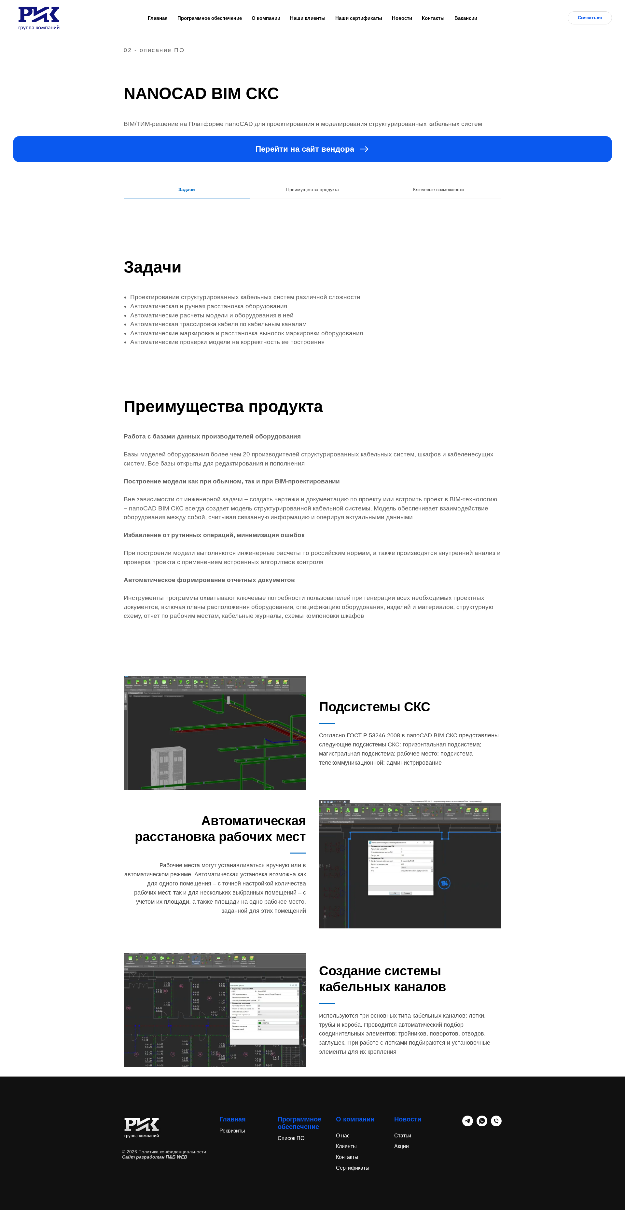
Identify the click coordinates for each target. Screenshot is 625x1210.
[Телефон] (496, 1124)
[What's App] (482, 1124)
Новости (402, 18)
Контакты (433, 18)
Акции (401, 1146)
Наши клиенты (308, 18)
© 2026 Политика (141, 1151)
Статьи (402, 1135)
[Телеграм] (467, 1124)
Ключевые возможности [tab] (438, 189)
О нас (343, 1135)
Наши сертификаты (358, 18)
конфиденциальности (183, 1151)
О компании (266, 18)
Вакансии (465, 18)
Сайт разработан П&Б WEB (154, 1157)
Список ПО (291, 1138)
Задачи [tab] (186, 189)
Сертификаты (352, 1168)
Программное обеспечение (209, 18)
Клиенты (346, 1146)
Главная (158, 18)
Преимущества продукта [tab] (312, 189)
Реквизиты (232, 1131)
